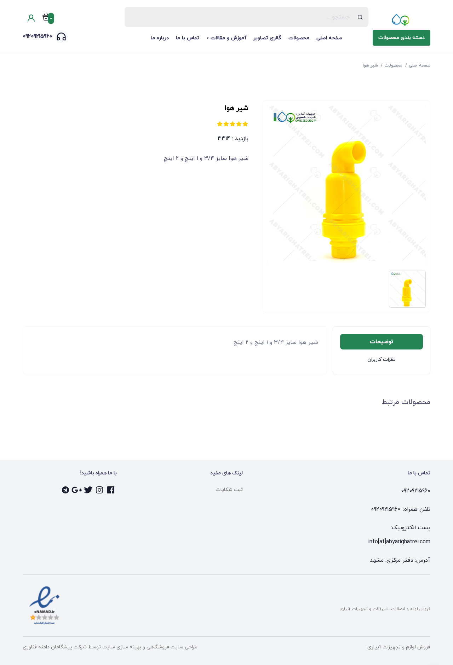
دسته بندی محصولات (401, 37)
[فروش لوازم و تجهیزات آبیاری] (401, 19)
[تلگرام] (65, 490)
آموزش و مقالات (228, 38)
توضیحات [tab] (381, 342)
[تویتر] (88, 490)
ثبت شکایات (229, 489)
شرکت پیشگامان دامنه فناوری (55, 647)
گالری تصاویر (267, 38)
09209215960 (37, 36)
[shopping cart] (46, 18)
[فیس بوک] (111, 490)
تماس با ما (187, 38)
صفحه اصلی (329, 38)
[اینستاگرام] (99, 490)
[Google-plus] (77, 490)
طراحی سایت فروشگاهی (171, 647)
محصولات (298, 38)
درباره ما (160, 38)
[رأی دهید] (245, 124)
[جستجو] (360, 17)
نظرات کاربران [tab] (381, 359)
